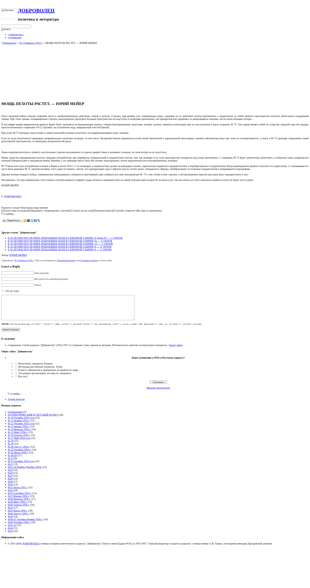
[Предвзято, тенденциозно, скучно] (48, 210)
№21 (10, 464)
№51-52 (12, 525)
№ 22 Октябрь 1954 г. (19, 449)
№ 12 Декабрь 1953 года (21, 423)
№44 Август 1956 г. (18, 513)
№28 (10, 478)
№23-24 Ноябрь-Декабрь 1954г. (25, 467)
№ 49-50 (12, 455)
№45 (10, 516)
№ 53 (10, 458)
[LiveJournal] (38, 220)
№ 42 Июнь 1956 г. (18, 452)
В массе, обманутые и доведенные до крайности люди (48, 370)
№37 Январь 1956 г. (18, 496)
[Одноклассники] (25, 220)
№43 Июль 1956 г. (18, 510)
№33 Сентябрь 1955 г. (20, 493)
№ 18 (10, 441)
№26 (10, 473)
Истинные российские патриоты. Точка (40, 366)
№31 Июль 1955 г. (18, 487)
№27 (10, 475)
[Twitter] (32, 220)
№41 (10, 507)
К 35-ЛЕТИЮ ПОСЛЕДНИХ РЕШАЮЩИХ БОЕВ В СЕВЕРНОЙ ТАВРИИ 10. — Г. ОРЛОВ (60, 241)
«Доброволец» (16, 34)
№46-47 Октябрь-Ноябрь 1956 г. (25, 519)
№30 (10, 484)
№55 (10, 531)
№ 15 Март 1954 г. (18, 432)
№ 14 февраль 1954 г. (31, 43)
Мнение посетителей (158, 388)
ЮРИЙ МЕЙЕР (18, 255)
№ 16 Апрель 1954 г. (19, 435)
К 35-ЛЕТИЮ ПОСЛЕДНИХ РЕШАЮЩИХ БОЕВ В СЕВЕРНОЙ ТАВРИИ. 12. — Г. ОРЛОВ (60, 243)
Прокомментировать (66, 260)
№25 (10, 470)
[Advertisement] (155, 75)
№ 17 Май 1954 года (19, 438)
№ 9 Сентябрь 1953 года (21, 461)
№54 (10, 528)
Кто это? (23, 376)
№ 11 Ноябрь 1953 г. (19, 420)
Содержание (14, 37)
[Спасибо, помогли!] (123, 210)
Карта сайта (175, 345)
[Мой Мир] (28, 220)
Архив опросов (16, 399)
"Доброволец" (9, 43)
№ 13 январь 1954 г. (18, 426)
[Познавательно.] (102, 210)
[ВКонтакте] (35, 220)
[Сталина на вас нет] (80, 210)
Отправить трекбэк (89, 260)
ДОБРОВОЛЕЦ (36, 10)
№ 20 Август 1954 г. (19, 446)
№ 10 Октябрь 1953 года (21, 417)
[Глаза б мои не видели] (14, 210)
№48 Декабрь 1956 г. (19, 522)
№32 (10, 490)
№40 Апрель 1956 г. (19, 504)
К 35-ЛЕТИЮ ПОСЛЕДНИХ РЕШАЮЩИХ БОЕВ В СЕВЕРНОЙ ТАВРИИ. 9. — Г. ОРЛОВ (60, 249)
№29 (10, 481)
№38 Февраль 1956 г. (19, 499)
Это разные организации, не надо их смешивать (44, 373)
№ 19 (10, 443)
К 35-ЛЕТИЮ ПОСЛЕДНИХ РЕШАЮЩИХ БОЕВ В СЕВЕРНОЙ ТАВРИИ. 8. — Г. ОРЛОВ (60, 246)
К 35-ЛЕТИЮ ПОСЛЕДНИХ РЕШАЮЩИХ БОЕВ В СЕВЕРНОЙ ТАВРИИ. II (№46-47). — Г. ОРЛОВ (65, 238)
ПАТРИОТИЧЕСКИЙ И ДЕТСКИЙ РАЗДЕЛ (33, 414)
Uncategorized (15, 412)
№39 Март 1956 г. (17, 502)
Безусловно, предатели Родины (35, 363)
